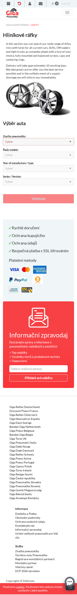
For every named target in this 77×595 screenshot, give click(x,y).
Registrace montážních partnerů (34, 559)
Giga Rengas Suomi (21, 474)
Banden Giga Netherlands (25, 426)
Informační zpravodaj (28, 529)
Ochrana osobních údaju (30, 521)
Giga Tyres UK (18, 438)
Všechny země (24, 567)
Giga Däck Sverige (20, 422)
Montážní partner (26, 563)
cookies (20, 586)
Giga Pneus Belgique (21, 430)
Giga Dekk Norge (19, 446)
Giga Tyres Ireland (20, 470)
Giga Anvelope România (24, 498)
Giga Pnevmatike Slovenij (24, 486)
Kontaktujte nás (25, 525)
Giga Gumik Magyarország (25, 490)
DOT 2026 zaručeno (27, 571)
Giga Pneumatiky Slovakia (25, 482)
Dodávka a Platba (26, 513)
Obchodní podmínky (27, 517)
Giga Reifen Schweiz (21, 454)
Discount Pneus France (23, 411)
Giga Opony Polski (20, 466)
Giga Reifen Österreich (23, 414)
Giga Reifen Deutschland (24, 407)
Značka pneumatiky (27, 551)
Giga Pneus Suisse (20, 458)
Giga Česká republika (22, 478)
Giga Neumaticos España (24, 418)
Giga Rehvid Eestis (20, 494)
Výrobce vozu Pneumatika (31, 555)
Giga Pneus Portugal (21, 462)
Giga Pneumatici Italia (22, 442)
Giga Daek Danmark (21, 450)
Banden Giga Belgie (21, 434)
